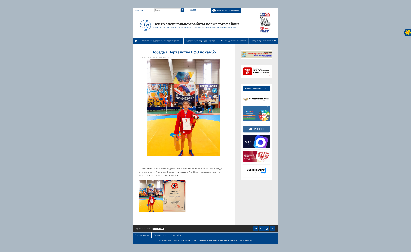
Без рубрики (163, 57)
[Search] (182, 10)
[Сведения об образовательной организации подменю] (180, 41)
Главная (136, 41)
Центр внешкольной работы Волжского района (196, 24)
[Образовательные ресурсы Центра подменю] (216, 41)
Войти (193, 10)
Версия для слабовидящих (228, 10)
